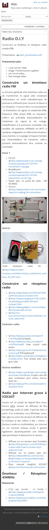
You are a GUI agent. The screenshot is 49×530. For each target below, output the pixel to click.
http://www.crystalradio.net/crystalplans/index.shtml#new (27, 374)
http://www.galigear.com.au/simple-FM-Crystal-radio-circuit (27, 308)
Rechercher (7, 20)
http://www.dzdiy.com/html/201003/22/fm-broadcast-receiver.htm (27, 294)
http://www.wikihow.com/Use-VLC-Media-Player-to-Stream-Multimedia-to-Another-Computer (26, 458)
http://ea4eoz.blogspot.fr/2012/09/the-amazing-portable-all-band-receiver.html (27, 301)
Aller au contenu (40, 2)
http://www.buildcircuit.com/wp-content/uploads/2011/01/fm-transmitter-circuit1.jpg (25, 175)
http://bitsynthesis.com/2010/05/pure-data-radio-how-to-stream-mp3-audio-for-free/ (27, 447)
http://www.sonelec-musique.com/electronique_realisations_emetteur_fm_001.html (24, 273)
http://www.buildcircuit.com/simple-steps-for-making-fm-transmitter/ (27, 191)
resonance (44, 516)
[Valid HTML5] (32, 523)
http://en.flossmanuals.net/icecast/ (28, 467)
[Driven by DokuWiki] (43, 523)
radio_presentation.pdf (30, 55)
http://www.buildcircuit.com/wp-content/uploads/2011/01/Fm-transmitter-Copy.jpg (25, 163)
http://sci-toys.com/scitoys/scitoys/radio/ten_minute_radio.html (27, 315)
